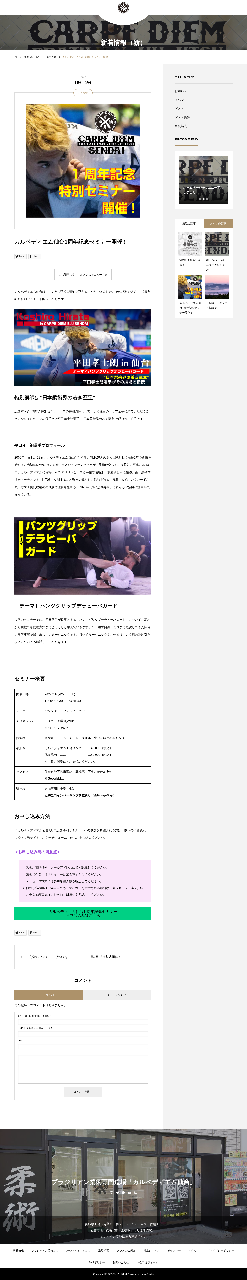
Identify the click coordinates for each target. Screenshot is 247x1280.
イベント (181, 100)
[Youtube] (129, 1192)
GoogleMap (56, 778)
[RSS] (135, 1192)
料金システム (151, 1250)
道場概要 (103, 1250)
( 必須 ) (34, 1016)
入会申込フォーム (147, 1262)
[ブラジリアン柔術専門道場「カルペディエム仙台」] (123, 8)
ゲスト (179, 108)
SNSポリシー (97, 1262)
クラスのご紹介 (126, 1250)
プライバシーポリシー (220, 1250)
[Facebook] (123, 1192)
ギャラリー (174, 1250)
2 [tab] (204, 199)
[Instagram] (111, 1192)
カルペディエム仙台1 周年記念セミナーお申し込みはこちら (83, 913)
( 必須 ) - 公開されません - (36, 1028)
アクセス (194, 1250)
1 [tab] (200, 199)
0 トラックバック (117, 995)
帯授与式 (181, 126)
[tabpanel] (203, 180)
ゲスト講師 (182, 117)
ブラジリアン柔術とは (44, 1250)
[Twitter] (117, 1192)
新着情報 (18, 1250)
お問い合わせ (121, 1262)
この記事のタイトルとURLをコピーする (83, 274)
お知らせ (83, 92)
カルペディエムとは (78, 1250)
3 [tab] (207, 199)
